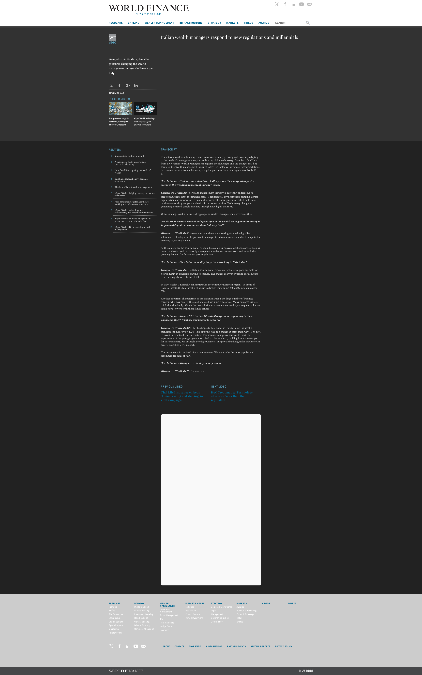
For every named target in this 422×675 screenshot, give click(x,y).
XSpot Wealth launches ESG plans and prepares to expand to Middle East (133, 219)
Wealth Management (159, 22)
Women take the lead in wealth (130, 155)
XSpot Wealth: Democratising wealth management (133, 228)
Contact (179, 646)
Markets (232, 22)
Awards (263, 22)
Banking (134, 22)
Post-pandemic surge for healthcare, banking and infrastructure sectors (132, 203)
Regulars (116, 22)
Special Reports (260, 646)
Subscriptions (214, 646)
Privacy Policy (283, 646)
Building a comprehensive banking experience (131, 180)
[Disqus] (211, 457)
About (166, 646)
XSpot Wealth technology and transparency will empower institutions (134, 211)
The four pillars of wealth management (133, 187)
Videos (248, 22)
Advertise (195, 646)
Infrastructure (191, 22)
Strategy (214, 22)
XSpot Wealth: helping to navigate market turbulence (135, 194)
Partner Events (236, 646)
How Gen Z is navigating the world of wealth (133, 171)
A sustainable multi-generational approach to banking (130, 163)
